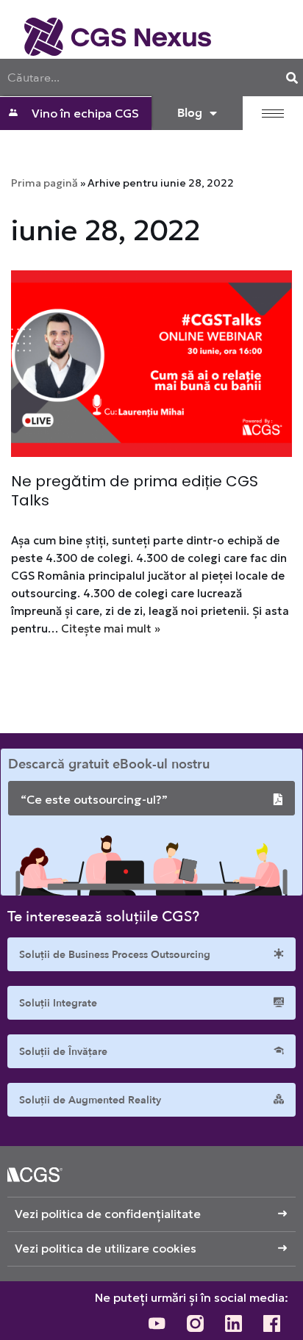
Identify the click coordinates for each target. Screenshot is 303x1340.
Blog (189, 113)
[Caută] (292, 77)
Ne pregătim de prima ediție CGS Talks (134, 491)
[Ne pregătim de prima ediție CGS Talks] (151, 364)
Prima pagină (44, 183)
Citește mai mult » (110, 628)
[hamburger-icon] (273, 113)
